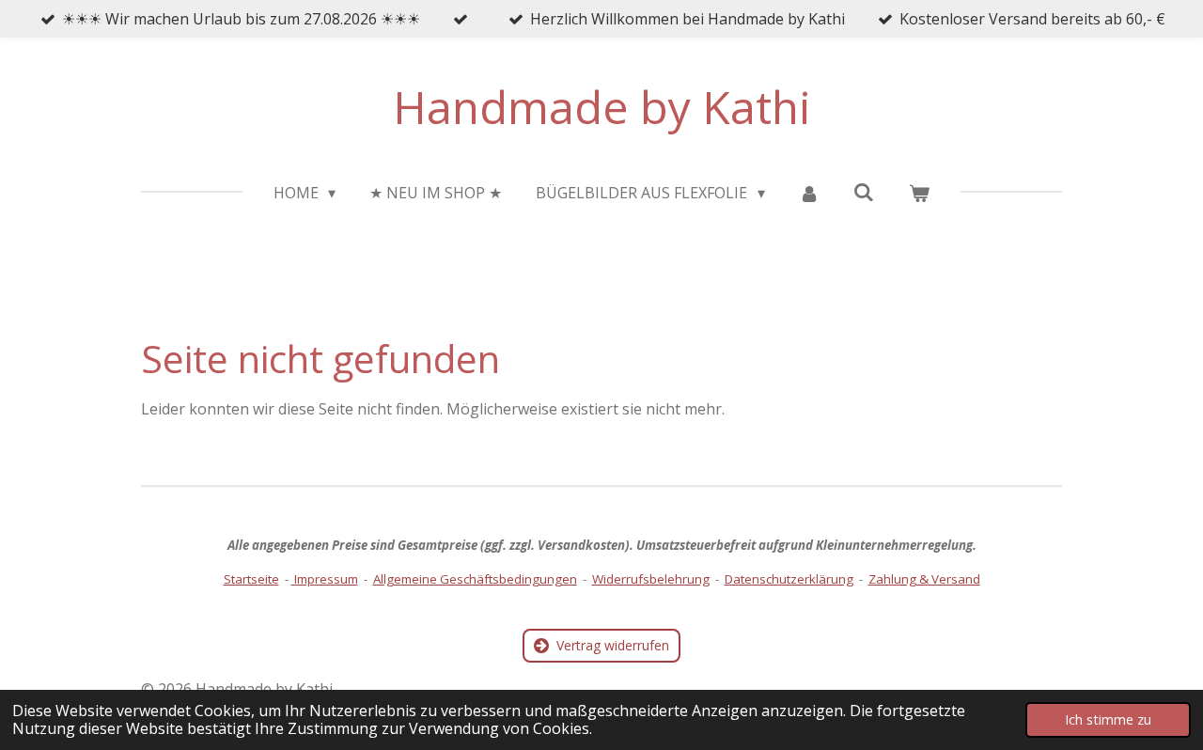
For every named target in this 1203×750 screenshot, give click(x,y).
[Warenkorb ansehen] (919, 193)
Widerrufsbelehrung (651, 578)
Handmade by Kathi (602, 106)
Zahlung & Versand (924, 578)
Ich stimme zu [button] (1108, 719)
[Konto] (809, 193)
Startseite (251, 578)
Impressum (324, 578)
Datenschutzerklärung (789, 578)
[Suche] (863, 192)
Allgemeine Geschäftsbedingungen (475, 578)
